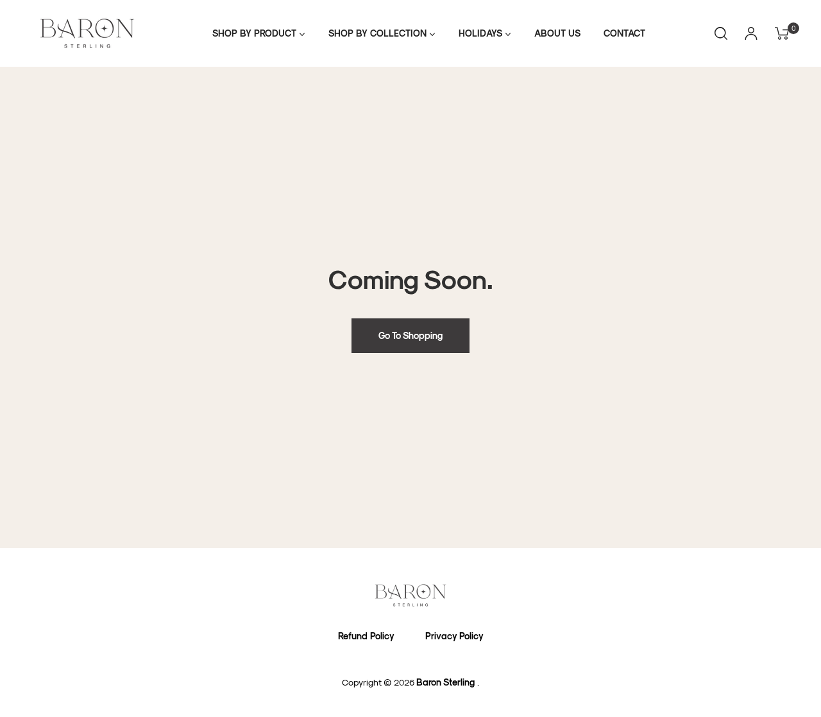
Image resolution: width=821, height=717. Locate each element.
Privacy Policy (454, 635)
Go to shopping (410, 335)
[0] (777, 33)
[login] (751, 33)
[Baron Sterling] (410, 595)
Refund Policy (366, 635)
